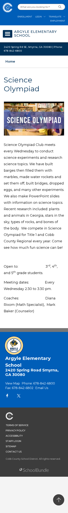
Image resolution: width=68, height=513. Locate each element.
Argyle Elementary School (35, 34)
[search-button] (60, 7)
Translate (55, 16)
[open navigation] (7, 34)
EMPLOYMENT (57, 20)
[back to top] (58, 499)
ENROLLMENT (25, 16)
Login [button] (38, 16)
